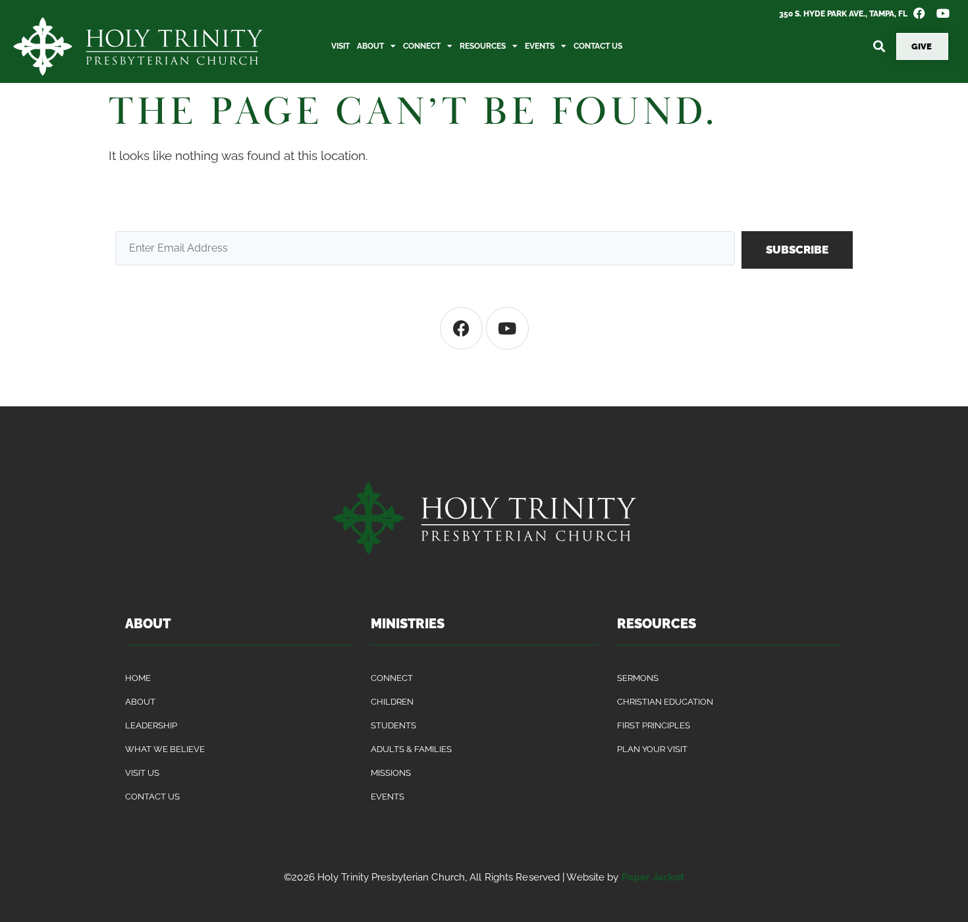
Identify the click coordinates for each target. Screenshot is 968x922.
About (370, 46)
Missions (391, 773)
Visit (340, 46)
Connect (422, 46)
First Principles (653, 725)
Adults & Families (411, 749)
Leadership (151, 725)
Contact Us (598, 46)
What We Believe (165, 749)
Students (393, 725)
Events (539, 46)
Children (392, 702)
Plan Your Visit (652, 749)
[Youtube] (507, 328)
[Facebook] (461, 328)
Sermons (638, 678)
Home (138, 678)
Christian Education (665, 702)
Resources (483, 46)
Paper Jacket (653, 877)
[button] (879, 46)
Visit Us (142, 773)
